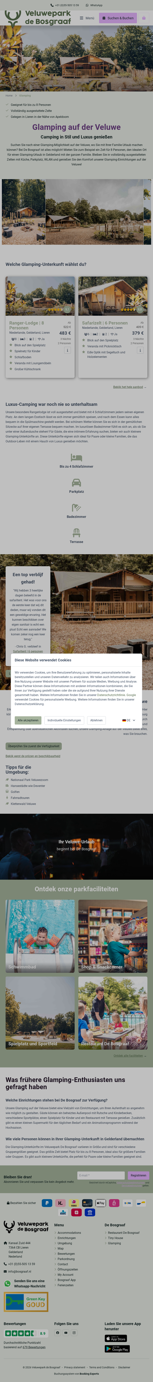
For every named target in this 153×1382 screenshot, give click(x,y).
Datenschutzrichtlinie (111, 695)
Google (131, 695)
